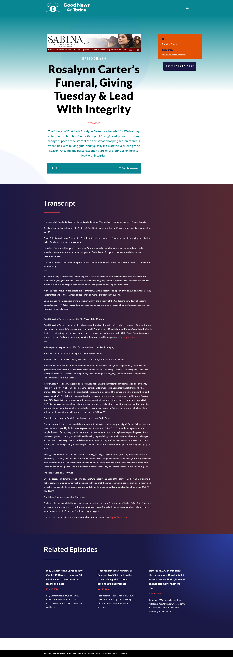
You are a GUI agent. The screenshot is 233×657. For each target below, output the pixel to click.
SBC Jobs (82, 653)
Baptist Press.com (118, 517)
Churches (71, 653)
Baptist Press (59, 653)
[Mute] (127, 168)
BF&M (91, 653)
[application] (94, 168)
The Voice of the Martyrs (174, 54)
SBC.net (47, 653)
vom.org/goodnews (128, 337)
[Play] (53, 168)
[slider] (133, 168)
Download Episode (180, 66)
